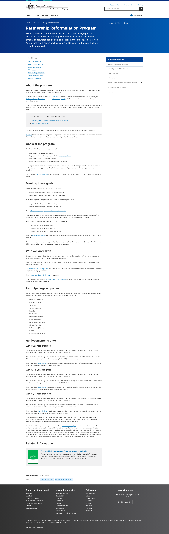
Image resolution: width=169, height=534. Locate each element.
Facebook (89, 501)
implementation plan (39, 235)
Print (118, 23)
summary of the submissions (40, 275)
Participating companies (36, 73)
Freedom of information (34, 503)
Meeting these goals (35, 67)
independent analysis (69, 426)
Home (29, 15)
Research (29, 135)
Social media (60, 508)
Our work (45, 15)
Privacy (58, 503)
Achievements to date (35, 75)
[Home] (47, 6)
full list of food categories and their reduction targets (48, 211)
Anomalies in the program (116, 78)
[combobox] (121, 9)
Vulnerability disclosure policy (66, 513)
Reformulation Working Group (39, 269)
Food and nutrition (47, 479)
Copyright (59, 498)
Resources (54, 15)
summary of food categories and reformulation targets (50, 121)
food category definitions (40, 123)
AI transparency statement (34, 501)
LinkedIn (88, 503)
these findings (42, 363)
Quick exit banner (62, 506)
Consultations (90, 498)
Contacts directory (32, 508)
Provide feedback (124, 502)
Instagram (89, 510)
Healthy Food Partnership (50, 23)
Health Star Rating (41, 174)
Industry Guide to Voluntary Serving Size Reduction (122, 82)
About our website (62, 493)
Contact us (139, 5)
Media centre (90, 493)
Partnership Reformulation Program (118, 69)
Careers (119, 5)
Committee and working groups (117, 87)
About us (113, 5)
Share (126, 23)
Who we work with (34, 70)
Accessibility (60, 496)
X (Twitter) (89, 506)
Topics (36, 15)
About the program (34, 61)
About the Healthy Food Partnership (118, 64)
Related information (34, 78)
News (132, 5)
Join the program (114, 73)
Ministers (127, 5)
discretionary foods (58, 99)
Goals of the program (35, 64)
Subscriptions (60, 510)
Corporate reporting (32, 498)
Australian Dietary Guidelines (35, 99)
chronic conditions (65, 156)
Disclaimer (59, 501)
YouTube (89, 508)
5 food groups (55, 97)
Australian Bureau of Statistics (56, 279)
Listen (111, 23)
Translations (137, 15)
